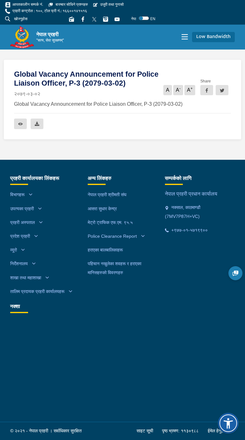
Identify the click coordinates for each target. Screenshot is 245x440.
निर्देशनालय (19, 263)
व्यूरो (13, 249)
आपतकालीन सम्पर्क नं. (27, 4)
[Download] (37, 124)
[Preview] (20, 124)
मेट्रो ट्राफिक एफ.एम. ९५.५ (110, 222)
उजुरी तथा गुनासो (111, 4)
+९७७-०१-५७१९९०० (189, 230)
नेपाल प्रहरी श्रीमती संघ (107, 194)
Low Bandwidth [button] (213, 37)
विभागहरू (17, 194)
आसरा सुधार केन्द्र (102, 208)
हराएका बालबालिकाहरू (105, 249)
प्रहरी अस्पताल (22, 222)
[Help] (235, 273)
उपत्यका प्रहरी (22, 208)
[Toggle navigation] (184, 37)
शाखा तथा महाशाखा (25, 277)
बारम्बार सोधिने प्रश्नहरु (71, 4)
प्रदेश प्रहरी (20, 236)
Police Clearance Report (112, 236)
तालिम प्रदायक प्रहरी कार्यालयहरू (37, 291)
